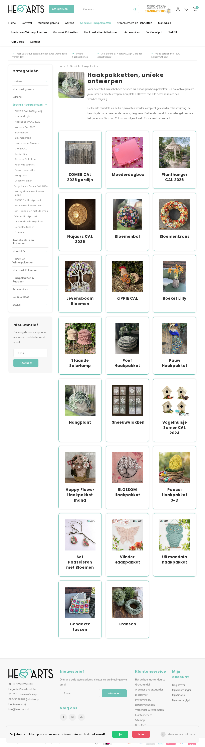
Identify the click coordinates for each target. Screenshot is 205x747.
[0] (195, 9)
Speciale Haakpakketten (95, 22)
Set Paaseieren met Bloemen (31, 210)
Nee (141, 734)
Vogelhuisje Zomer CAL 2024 (30, 186)
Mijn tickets (178, 695)
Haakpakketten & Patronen (101, 32)
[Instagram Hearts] (72, 717)
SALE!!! (172, 32)
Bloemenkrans (22, 137)
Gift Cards (17, 41)
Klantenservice (143, 715)
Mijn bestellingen (182, 690)
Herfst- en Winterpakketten (29, 32)
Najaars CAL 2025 (24, 127)
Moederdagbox (23, 116)
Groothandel (142, 684)
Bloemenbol (21, 132)
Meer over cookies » (181, 734)
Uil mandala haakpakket (28, 221)
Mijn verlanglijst (181, 700)
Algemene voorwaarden (149, 689)
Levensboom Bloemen (27, 143)
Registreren (179, 685)
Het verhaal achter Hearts (150, 679)
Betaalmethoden (145, 704)
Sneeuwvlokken (23, 180)
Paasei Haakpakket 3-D (28, 205)
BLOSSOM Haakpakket (27, 200)
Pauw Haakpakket (25, 169)
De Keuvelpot (154, 32)
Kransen (19, 232)
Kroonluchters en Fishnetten (134, 22)
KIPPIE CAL (20, 148)
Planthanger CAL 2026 (27, 121)
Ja (120, 734)
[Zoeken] (135, 9)
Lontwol (27, 22)
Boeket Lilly (20, 153)
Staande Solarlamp (25, 159)
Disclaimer (141, 694)
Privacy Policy (143, 699)
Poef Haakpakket (24, 164)
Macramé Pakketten (65, 32)
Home (12, 22)
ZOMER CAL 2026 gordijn (28, 111)
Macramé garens (48, 22)
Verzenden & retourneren (149, 709)
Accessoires (132, 32)
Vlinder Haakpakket (25, 216)
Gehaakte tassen (24, 226)
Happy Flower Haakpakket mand (29, 193)
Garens (69, 22)
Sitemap (140, 720)
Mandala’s (164, 22)
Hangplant (20, 175)
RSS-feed (140, 725)
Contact (35, 41)
